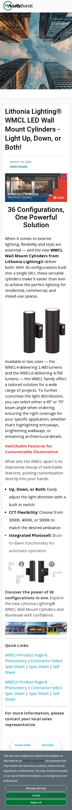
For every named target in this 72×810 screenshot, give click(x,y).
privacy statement (33, 760)
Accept (36, 795)
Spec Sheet (39, 666)
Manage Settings (36, 788)
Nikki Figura (18, 166)
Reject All (36, 802)
